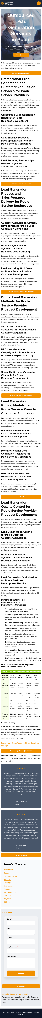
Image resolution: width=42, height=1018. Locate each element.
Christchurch (8, 886)
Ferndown (35, 743)
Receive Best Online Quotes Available (21, 291)
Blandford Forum (10, 892)
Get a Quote (19, 55)
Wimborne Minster (23, 743)
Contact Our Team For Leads (21, 184)
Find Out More (21, 497)
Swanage (4, 746)
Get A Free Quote (21, 855)
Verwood (7, 889)
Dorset (14, 743)
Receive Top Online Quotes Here (21, 395)
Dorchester (8, 895)
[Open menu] (39, 3)
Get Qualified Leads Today (21, 73)
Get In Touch (21, 986)
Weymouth (7, 899)
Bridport (6, 902)
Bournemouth (6, 743)
